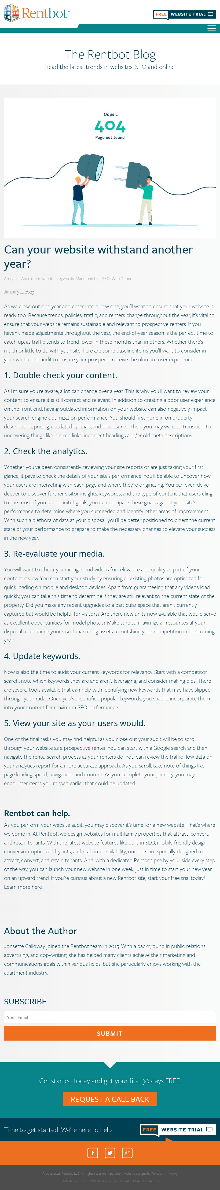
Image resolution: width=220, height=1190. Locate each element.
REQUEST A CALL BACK (110, 1098)
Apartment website (37, 278)
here (37, 887)
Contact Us (151, 1181)
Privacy (172, 1173)
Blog (136, 1181)
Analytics (11, 278)
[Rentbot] (37, 12)
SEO (106, 278)
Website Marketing (103, 1181)
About (124, 1181)
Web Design (122, 278)
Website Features (73, 1181)
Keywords (65, 278)
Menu (211, 29)
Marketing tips (88, 278)
